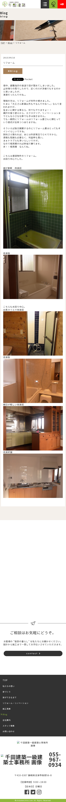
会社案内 (16, 608)
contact (32, 653)
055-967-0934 (55, 759)
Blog (10, 42)
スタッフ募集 (49, 608)
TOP (3, 42)
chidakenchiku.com (24, 800)
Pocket (29, 79)
